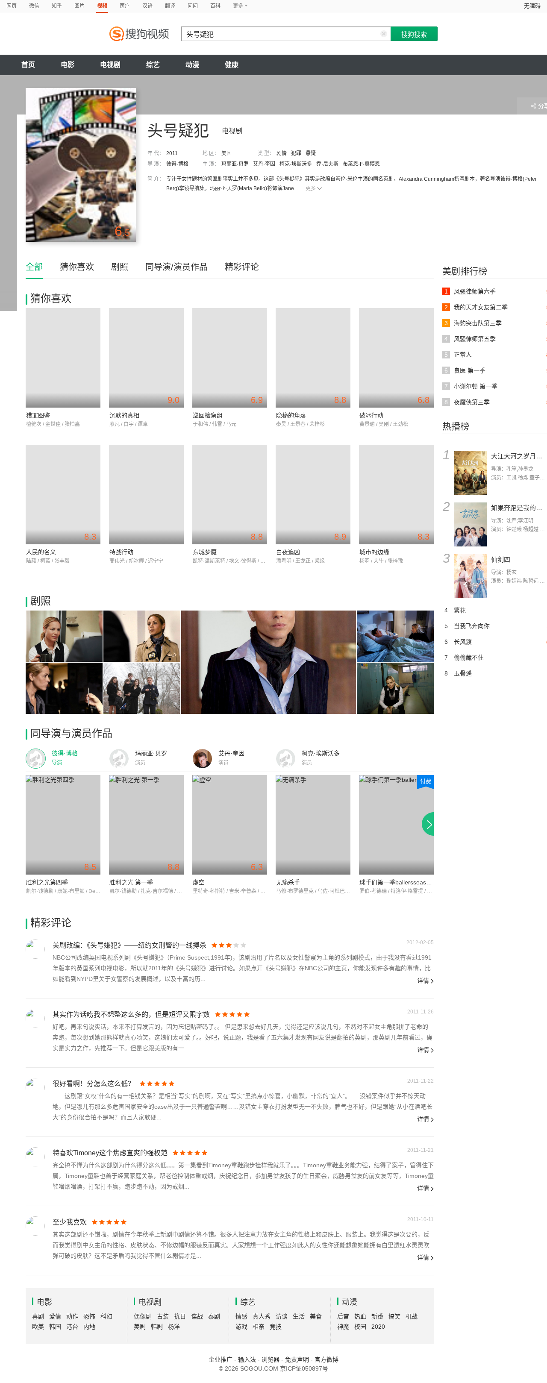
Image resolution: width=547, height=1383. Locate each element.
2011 (172, 153)
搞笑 (394, 1316)
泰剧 (214, 1316)
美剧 (140, 1326)
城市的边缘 (374, 552)
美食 (316, 1316)
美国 (226, 153)
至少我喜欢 (70, 1222)
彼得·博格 (177, 164)
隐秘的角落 (291, 415)
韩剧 (157, 1326)
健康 (231, 64)
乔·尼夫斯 (327, 164)
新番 (377, 1316)
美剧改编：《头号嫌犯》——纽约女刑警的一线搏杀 (129, 945)
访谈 (282, 1316)
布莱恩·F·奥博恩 (361, 164)
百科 (215, 6)
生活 (299, 1316)
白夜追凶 (288, 552)
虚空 (199, 882)
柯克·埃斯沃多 (295, 164)
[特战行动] (146, 494)
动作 (72, 1316)
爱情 (55, 1316)
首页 (28, 64)
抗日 (180, 1316)
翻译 (170, 6)
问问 (193, 6)
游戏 (241, 1326)
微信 (34, 6)
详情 (423, 980)
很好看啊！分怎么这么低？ (94, 1083)
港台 (72, 1326)
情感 (241, 1316)
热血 (360, 1316)
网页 (11, 6)
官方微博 (326, 1359)
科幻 (106, 1316)
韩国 (55, 1326)
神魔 (343, 1326)
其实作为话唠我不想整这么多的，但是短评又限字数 (131, 1014)
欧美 (38, 1326)
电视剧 (110, 64)
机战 (412, 1316)
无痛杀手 (288, 882)
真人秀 (262, 1316)
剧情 (281, 153)
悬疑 (311, 153)
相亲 (259, 1326)
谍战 (197, 1316)
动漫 (192, 64)
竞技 (276, 1326)
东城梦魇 (205, 552)
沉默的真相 (124, 415)
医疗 (125, 6)
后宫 (343, 1316)
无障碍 (532, 6)
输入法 (247, 1359)
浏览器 (270, 1359)
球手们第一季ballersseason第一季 (405, 882)
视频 (102, 6)
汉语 (147, 6)
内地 (89, 1326)
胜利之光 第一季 (131, 882)
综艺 (153, 64)
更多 (311, 188)
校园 (360, 1326)
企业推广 (220, 1359)
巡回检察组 (208, 415)
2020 (378, 1326)
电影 (67, 64)
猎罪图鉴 (38, 415)
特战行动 (121, 552)
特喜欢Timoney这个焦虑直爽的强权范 (110, 1153)
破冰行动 (371, 415)
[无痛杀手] (313, 825)
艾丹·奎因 (264, 164)
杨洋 (174, 1326)
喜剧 (38, 1316)
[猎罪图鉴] (63, 358)
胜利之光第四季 (47, 882)
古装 (163, 1316)
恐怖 (89, 1316)
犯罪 (296, 153)
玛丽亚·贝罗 (235, 164)
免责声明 (297, 1359)
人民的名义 (41, 552)
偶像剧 (143, 1316)
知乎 (57, 6)
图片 (79, 6)
